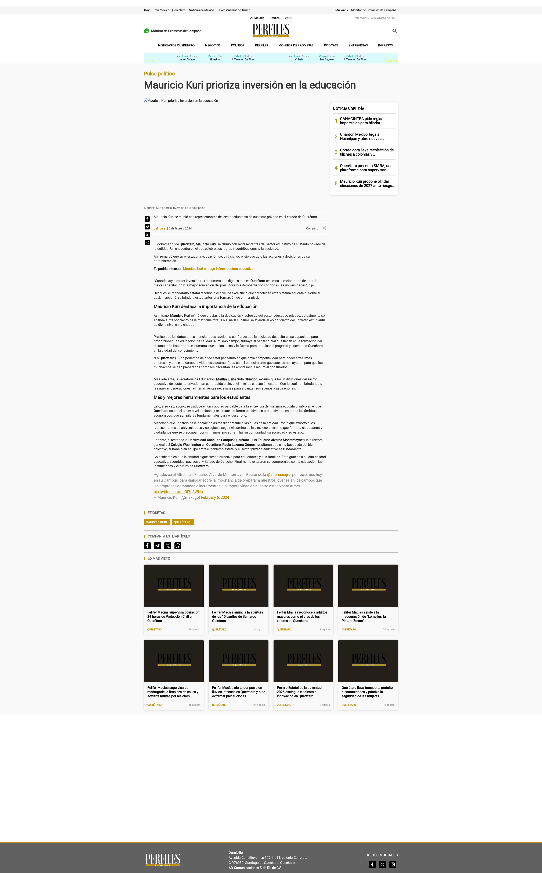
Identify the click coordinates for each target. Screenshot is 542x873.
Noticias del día (348, 108)
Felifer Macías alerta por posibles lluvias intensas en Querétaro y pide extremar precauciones (238, 692)
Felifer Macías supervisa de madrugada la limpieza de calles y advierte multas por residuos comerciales (172, 692)
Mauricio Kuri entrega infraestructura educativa (218, 269)
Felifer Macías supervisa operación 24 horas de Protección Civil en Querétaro (173, 616)
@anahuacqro (278, 474)
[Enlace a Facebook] (372, 864)
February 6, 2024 (215, 497)
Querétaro (182, 522)
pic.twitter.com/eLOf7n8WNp (178, 491)
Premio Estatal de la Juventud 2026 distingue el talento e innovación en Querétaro (299, 692)
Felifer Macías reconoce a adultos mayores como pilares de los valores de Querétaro (302, 616)
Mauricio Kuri (156, 522)
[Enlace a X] (382, 864)
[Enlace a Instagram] (392, 864)
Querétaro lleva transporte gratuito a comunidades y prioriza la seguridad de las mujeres (367, 692)
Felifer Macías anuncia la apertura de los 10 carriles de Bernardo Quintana (237, 616)
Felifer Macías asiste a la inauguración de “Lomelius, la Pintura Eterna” (364, 616)
